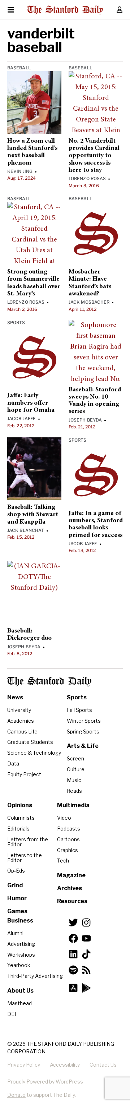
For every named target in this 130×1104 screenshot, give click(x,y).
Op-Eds (16, 871)
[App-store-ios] (73, 988)
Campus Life (22, 731)
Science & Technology (34, 753)
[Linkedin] (73, 954)
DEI (11, 1014)
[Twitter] (73, 922)
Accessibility (65, 1065)
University (19, 710)
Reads (74, 791)
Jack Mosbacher (89, 302)
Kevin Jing (19, 171)
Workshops (21, 955)
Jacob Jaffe (21, 418)
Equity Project (24, 774)
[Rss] (86, 970)
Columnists (21, 818)
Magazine (71, 875)
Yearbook (18, 965)
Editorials (18, 828)
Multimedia (73, 805)
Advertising (21, 944)
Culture (75, 769)
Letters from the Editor (27, 841)
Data (13, 763)
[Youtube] (86, 938)
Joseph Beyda (85, 420)
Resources (72, 901)
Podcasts (68, 828)
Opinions (19, 805)
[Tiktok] (86, 954)
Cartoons (68, 839)
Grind (15, 885)
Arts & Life (83, 745)
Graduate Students (30, 742)
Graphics (67, 850)
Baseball (19, 67)
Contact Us (103, 1065)
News (15, 697)
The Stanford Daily (49, 681)
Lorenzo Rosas (87, 178)
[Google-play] (86, 988)
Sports (16, 322)
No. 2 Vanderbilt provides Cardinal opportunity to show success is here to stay (94, 156)
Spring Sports (83, 731)
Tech (63, 860)
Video (64, 818)
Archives (69, 888)
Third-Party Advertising (35, 976)
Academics (20, 721)
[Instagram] (86, 922)
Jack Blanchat (25, 530)
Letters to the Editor (24, 857)
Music (74, 780)
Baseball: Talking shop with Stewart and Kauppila (32, 514)
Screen (75, 758)
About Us (20, 990)
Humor (17, 898)
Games (17, 911)
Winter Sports (84, 721)
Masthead (19, 1003)
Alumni (15, 933)
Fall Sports (79, 710)
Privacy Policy (23, 1065)
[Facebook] (73, 938)
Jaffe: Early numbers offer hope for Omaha (31, 403)
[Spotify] (73, 970)
